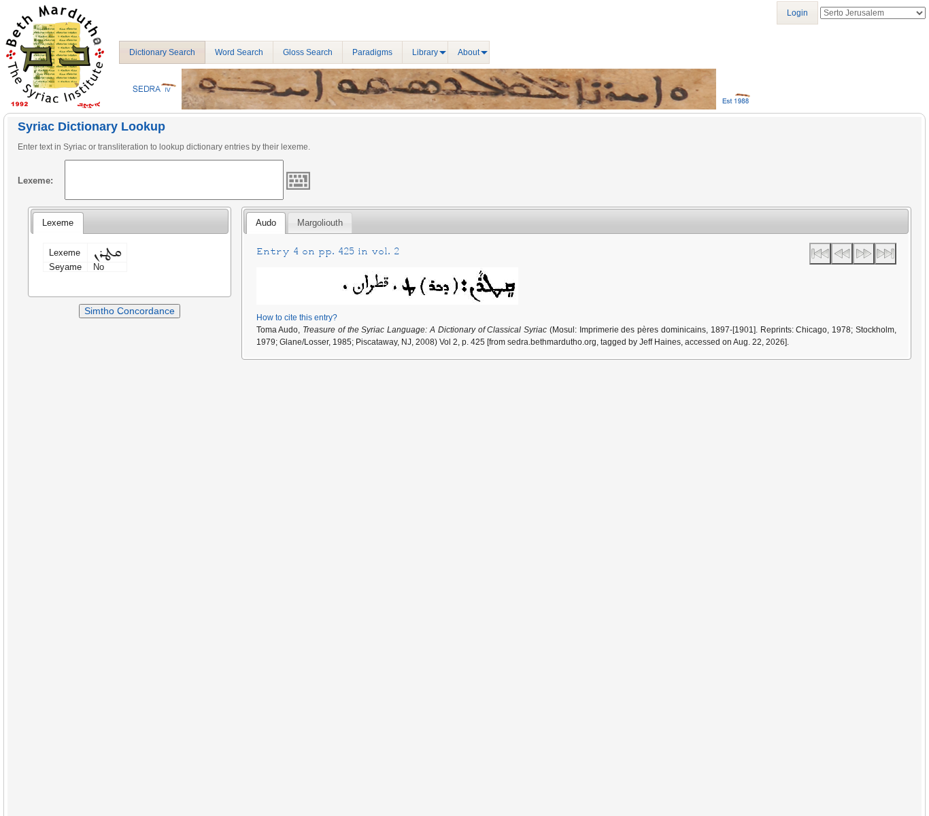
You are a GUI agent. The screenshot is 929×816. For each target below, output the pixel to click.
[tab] (58, 223)
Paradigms (372, 52)
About (468, 52)
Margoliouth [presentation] (320, 223)
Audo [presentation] (266, 223)
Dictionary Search (162, 52)
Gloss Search (308, 52)
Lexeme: (35, 180)
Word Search (239, 52)
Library (425, 52)
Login (797, 13)
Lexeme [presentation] (57, 223)
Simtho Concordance (129, 310)
